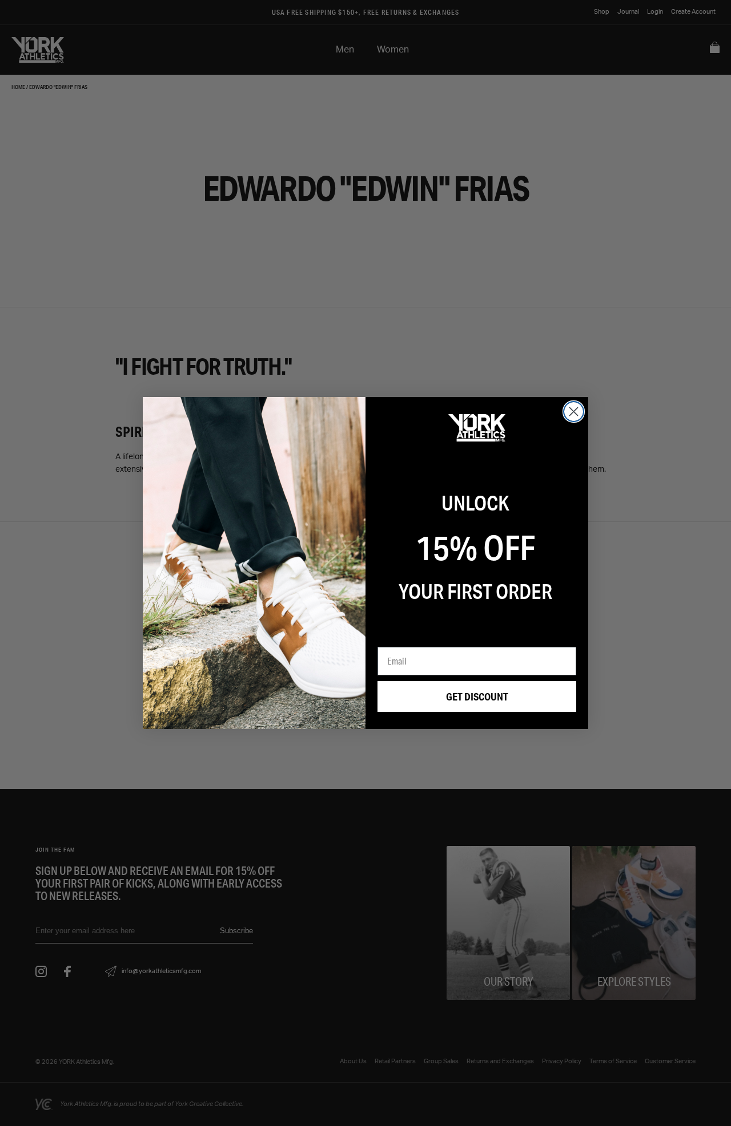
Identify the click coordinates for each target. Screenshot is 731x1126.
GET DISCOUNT (477, 696)
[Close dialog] (574, 412)
